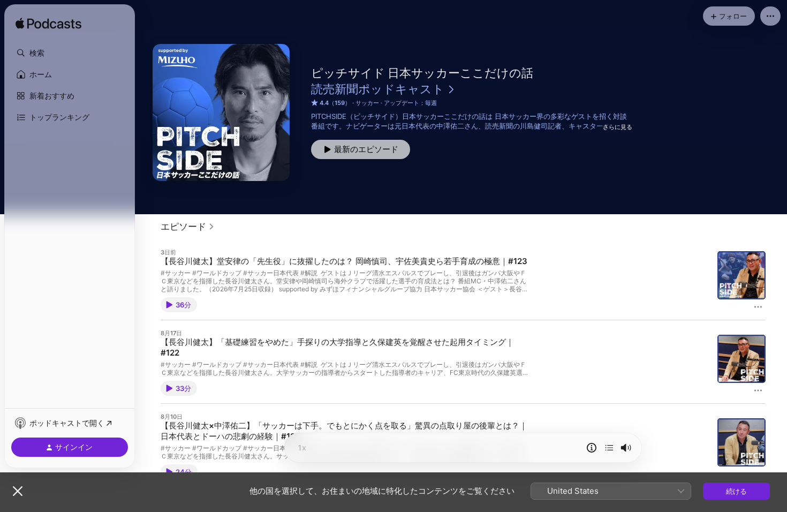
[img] (48, 24)
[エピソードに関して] (591, 447)
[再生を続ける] (609, 447)
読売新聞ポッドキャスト (377, 89)
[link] (188, 226)
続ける (736, 491)
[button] (69, 53)
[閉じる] (17, 491)
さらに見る (617, 127)
